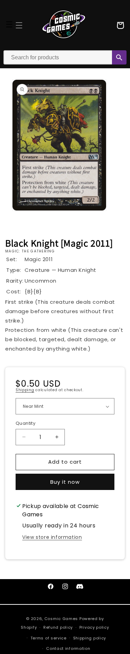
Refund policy (58, 627)
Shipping (25, 390)
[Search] (119, 57)
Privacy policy (94, 627)
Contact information (68, 648)
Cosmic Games (61, 618)
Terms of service (49, 638)
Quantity (25, 423)
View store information (52, 537)
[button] (19, 25)
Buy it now (65, 481)
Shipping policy (89, 638)
